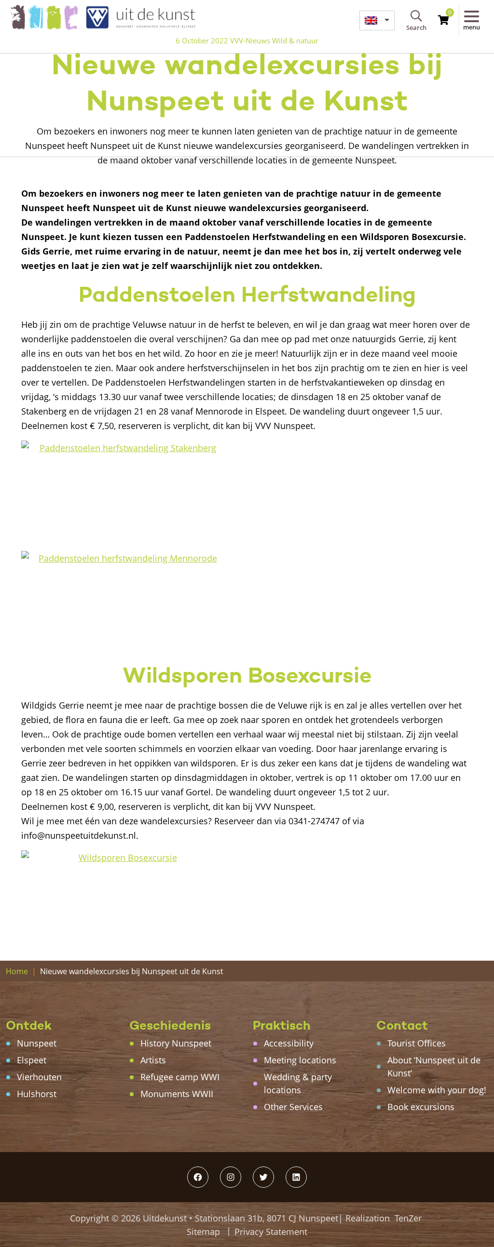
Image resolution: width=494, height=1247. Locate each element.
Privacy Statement (270, 1231)
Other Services (293, 1107)
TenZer (408, 1218)
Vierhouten (39, 1077)
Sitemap (203, 1231)
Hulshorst (36, 1094)
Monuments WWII (176, 1094)
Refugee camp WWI (180, 1077)
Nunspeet (36, 1043)
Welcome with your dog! (436, 1090)
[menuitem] (377, 20)
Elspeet (31, 1060)
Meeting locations (300, 1060)
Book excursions (420, 1107)
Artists (153, 1060)
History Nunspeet (175, 1043)
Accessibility (289, 1043)
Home (17, 971)
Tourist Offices (416, 1043)
